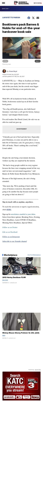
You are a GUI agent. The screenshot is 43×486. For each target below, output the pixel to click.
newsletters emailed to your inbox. (23, 214)
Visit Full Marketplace (34, 255)
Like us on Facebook (9, 232)
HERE (8, 209)
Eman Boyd (13, 71)
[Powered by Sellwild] (38, 369)
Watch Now (37, 3)
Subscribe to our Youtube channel (14, 241)
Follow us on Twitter (9, 227)
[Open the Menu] (3, 3)
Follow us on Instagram (11, 236)
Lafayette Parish (11, 18)
